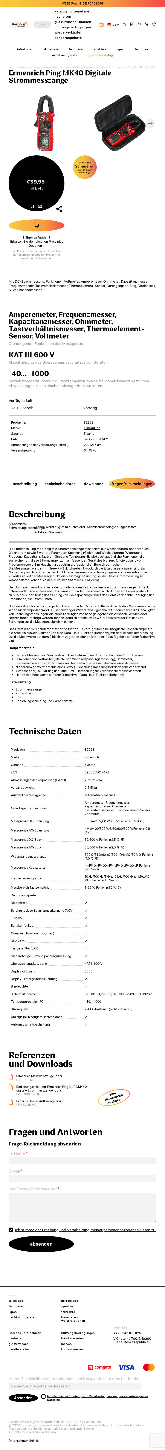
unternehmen (80, 11)
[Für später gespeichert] (132, 24)
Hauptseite (17, 67)
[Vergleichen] (138, 24)
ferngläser (76, 49)
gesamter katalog (100, 55)
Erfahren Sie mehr (48, 532)
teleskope (24, 49)
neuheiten (63, 16)
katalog (61, 11)
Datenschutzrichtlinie (24, 1440)
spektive (100, 49)
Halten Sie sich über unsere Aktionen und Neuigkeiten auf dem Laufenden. (75, 1379)
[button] (124, 24)
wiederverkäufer (68, 32)
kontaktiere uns (72, 1349)
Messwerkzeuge (56, 67)
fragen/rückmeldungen (132, 483)
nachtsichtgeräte (64, 55)
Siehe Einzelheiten (105, 3)
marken (85, 22)
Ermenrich (92, 428)
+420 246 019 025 (127, 1333)
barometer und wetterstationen (73, 1319)
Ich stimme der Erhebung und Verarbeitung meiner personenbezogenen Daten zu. (85, 1229)
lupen (120, 49)
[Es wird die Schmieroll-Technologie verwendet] (85, 167)
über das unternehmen (25, 1333)
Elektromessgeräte (90, 67)
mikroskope (50, 49)
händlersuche (19, 1349)
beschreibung (25, 483)
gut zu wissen (65, 22)
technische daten (60, 483)
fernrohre (141, 49)
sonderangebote (68, 38)
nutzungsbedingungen (73, 27)
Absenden (23, 1397)
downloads (93, 483)
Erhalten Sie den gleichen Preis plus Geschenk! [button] (36, 243)
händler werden (72, 1338)
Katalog (34, 67)
